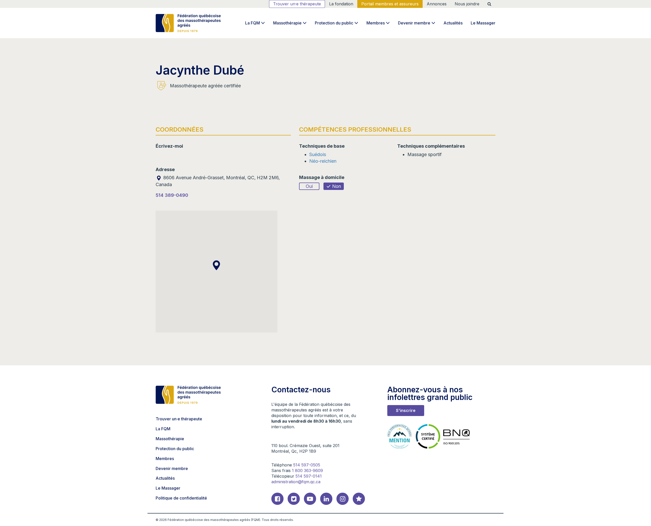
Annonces (437, 3)
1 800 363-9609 (307, 470)
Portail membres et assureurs (390, 3)
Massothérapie (287, 22)
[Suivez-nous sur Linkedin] (326, 499)
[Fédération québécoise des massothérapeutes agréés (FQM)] (188, 23)
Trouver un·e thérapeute (297, 3)
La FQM (252, 22)
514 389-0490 (172, 195)
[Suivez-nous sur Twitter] (294, 499)
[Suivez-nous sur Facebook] (277, 499)
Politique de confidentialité (181, 498)
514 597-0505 (306, 464)
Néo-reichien (322, 161)
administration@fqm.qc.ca (295, 481)
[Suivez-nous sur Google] (359, 499)
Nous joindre (467, 3)
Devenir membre (414, 22)
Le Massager (483, 22)
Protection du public (334, 22)
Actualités (453, 22)
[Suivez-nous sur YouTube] (310, 499)
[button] (216, 265)
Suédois (317, 154)
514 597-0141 (308, 476)
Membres (375, 22)
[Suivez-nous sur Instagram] (342, 499)
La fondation (341, 3)
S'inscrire (406, 410)
